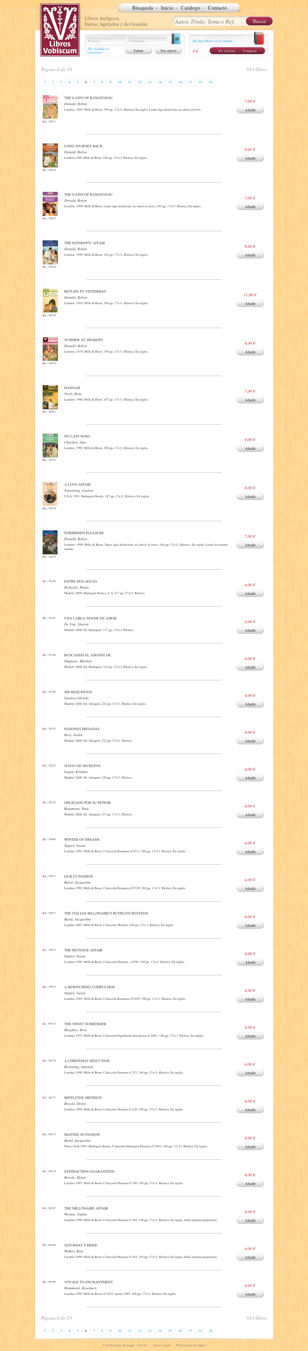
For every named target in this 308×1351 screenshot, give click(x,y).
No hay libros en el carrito (213, 40)
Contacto (217, 7)
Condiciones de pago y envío (125, 1345)
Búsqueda (142, 7)
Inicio (167, 7)
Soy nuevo (168, 50)
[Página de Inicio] (60, 30)
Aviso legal (161, 1345)
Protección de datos (190, 1345)
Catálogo (190, 7)
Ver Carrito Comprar (237, 50)
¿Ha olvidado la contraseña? (98, 50)
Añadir (250, 109)
